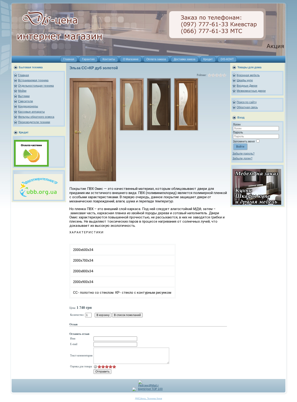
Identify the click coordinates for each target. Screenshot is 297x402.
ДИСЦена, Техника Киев (148, 398)
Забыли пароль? (243, 153)
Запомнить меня (244, 141)
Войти (240, 146)
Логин (237, 124)
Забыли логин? (242, 158)
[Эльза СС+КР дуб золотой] (93, 180)
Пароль (238, 132)
